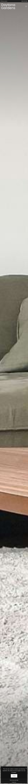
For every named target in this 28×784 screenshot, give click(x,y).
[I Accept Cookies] (26, 768)
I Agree (14, 775)
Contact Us (14, 782)
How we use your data (14, 780)
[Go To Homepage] (8, 6)
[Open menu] (26, 6)
